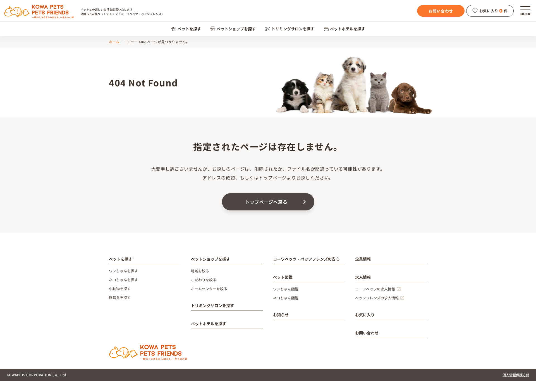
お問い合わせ (441, 11)
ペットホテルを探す (347, 28)
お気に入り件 (493, 11)
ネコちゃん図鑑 (285, 297)
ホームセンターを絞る (209, 288)
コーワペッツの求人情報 (375, 289)
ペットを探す (189, 28)
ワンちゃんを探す (123, 270)
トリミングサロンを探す (292, 28)
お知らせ (281, 314)
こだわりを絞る (203, 279)
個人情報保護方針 (515, 374)
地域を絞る (200, 270)
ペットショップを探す (236, 28)
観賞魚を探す (120, 297)
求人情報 (363, 277)
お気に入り (365, 314)
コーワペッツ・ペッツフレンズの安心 (306, 259)
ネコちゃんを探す (123, 279)
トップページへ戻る (266, 201)
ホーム (114, 41)
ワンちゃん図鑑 (285, 289)
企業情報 (363, 259)
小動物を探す (120, 288)
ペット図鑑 (283, 277)
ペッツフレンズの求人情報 (377, 297)
